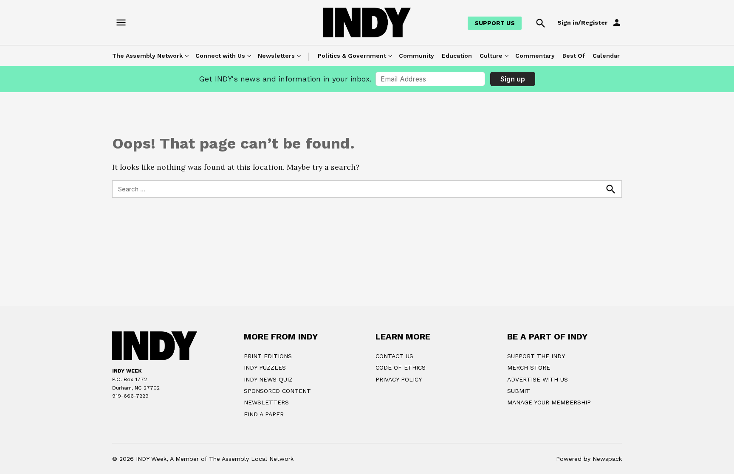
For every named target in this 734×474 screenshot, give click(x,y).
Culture (491, 55)
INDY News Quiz (268, 379)
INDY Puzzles (265, 367)
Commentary (535, 55)
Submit (518, 390)
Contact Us (394, 356)
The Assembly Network (147, 55)
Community (416, 55)
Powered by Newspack (589, 458)
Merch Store (528, 367)
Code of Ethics (400, 367)
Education (457, 55)
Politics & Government (352, 55)
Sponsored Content (277, 390)
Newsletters (276, 55)
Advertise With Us (537, 379)
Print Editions (268, 356)
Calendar (606, 55)
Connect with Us (220, 55)
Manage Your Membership (549, 402)
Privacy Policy (398, 379)
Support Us (494, 23)
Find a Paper (264, 414)
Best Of (573, 55)
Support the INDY (536, 356)
